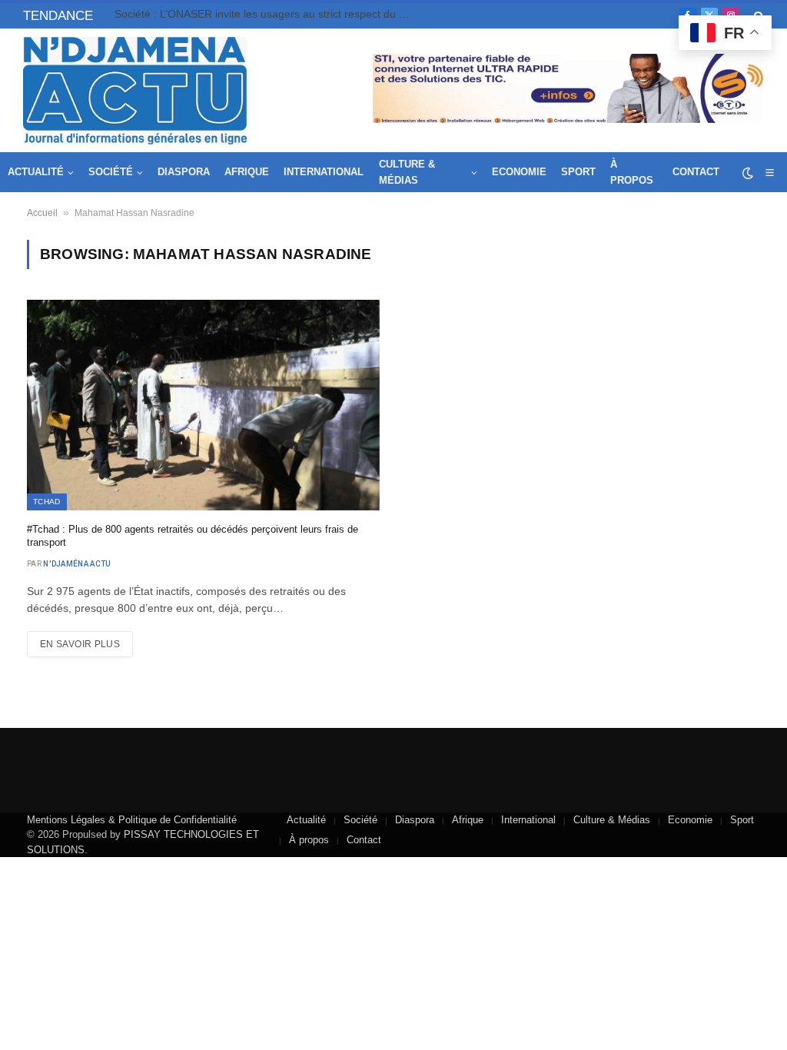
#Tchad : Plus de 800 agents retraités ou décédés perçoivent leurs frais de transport (192, 536)
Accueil (42, 213)
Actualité (36, 172)
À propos (631, 171)
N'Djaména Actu (77, 564)
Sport (578, 172)
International (324, 172)
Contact (695, 172)
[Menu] (769, 172)
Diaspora (184, 172)
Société (110, 172)
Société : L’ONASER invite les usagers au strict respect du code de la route (268, 14)
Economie (519, 172)
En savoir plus (80, 644)
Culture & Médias (407, 171)
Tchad (47, 501)
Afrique (246, 172)
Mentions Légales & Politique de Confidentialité (132, 820)
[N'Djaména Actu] (135, 90)
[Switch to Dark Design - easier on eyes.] (748, 173)
